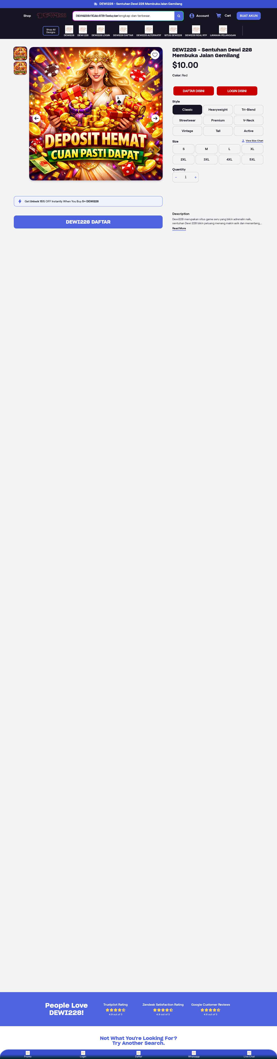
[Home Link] (52, 15)
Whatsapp (194, 1056)
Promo (27, 1056)
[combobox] (124, 15)
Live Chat (249, 1056)
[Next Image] (155, 118)
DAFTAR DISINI (193, 91)
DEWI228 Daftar (88, 222)
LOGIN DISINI (237, 91)
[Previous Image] (36, 118)
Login (83, 1056)
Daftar (138, 1056)
